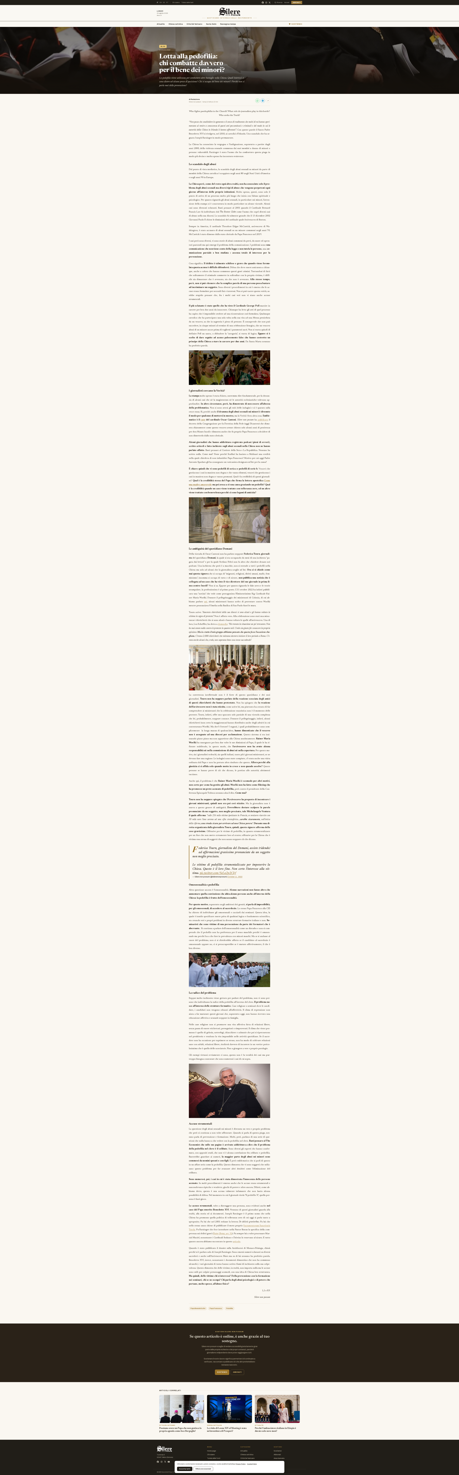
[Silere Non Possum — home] (229, 12)
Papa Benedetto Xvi (198, 1308)
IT (157, 2)
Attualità (161, 24)
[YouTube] (169, 1462)
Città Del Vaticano (194, 24)
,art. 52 (222, 1234)
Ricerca (279, 2)
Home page (211, 1451)
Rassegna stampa (228, 24)
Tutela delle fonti (187, 2)
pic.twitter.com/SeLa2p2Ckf (218, 873)
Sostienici (278, 1451)
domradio (223, 624)
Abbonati (277, 1455)
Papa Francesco (216, 1308)
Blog (163, 46)
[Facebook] (263, 3)
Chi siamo (176, 2)
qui (205, 602)
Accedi (286, 2)
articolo (236, 1242)
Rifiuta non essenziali (203, 1469)
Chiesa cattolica (176, 24)
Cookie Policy (252, 1464)
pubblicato (263, 420)
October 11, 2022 (235, 877)
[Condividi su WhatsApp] (257, 101)
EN (161, 2)
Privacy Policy (240, 1464)
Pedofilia (229, 1308)
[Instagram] (266, 3)
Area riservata (279, 1458)
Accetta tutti (184, 1469)
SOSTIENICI (296, 24)
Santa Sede (211, 24)
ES (164, 2)
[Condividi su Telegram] (263, 101)
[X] (269, 2)
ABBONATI (297, 2)
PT (167, 2)
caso (203, 420)
